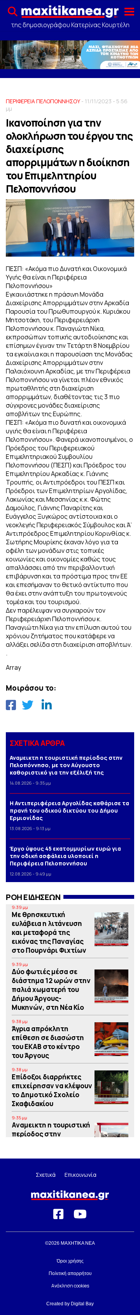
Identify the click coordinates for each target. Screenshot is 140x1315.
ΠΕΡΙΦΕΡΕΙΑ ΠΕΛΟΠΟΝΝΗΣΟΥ (43, 101)
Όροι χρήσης (70, 1261)
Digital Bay (82, 1303)
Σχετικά (46, 1174)
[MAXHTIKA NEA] (70, 13)
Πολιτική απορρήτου (70, 1273)
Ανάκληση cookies (70, 1285)
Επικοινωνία (80, 1174)
